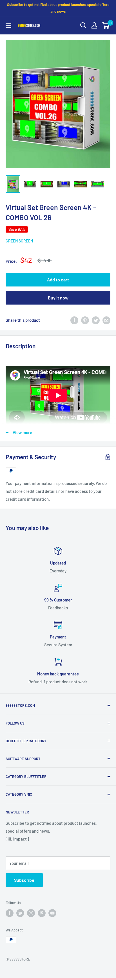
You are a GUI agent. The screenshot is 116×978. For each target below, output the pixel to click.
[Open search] (83, 25)
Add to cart (58, 279)
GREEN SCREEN (19, 241)
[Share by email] (106, 320)
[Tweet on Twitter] (96, 320)
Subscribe (24, 880)
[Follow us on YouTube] (52, 913)
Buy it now (58, 297)
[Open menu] (8, 25)
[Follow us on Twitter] (20, 913)
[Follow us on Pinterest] (42, 913)
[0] (105, 25)
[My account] (94, 25)
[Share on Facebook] (74, 320)
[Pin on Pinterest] (85, 320)
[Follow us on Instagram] (31, 913)
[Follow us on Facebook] (10, 913)
